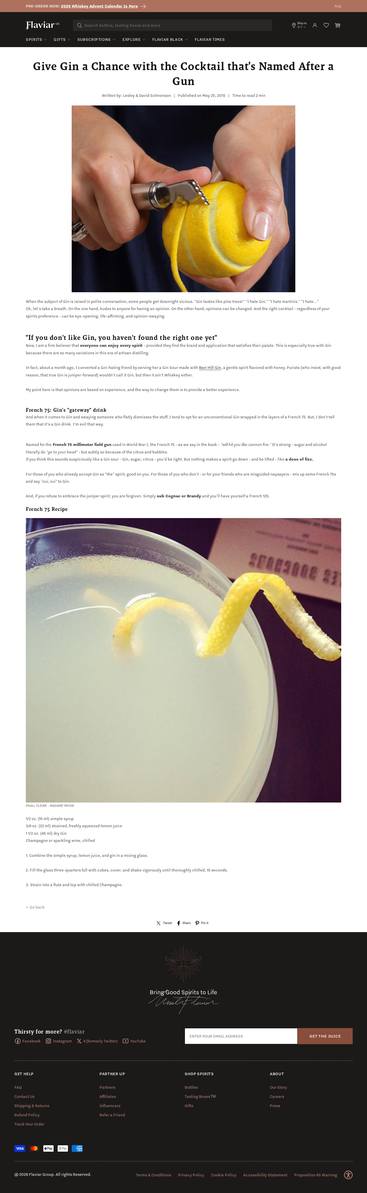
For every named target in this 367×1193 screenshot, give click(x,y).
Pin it (204, 923)
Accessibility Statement (265, 1174)
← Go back (35, 907)
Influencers (109, 1105)
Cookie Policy (223, 1174)
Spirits (34, 39)
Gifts (60, 39)
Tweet (167, 923)
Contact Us (24, 1096)
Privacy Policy (191, 1174)
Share (186, 923)
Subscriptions (94, 39)
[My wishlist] (326, 25)
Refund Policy (27, 1114)
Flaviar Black (167, 39)
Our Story (278, 1087)
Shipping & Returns (31, 1105)
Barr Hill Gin (210, 367)
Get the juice (325, 1036)
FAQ (338, 6)
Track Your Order (29, 1124)
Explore (131, 39)
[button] (337, 25)
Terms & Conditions (153, 1174)
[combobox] (172, 25)
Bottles (191, 1087)
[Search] (79, 25)
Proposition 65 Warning (315, 1174)
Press (275, 1105)
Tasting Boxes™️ (200, 1096)
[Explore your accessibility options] (348, 1175)
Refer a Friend (112, 1114)
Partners (107, 1087)
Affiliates (107, 1096)
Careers (277, 1096)
